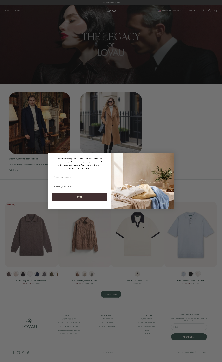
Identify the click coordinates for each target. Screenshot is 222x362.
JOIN (79, 197)
